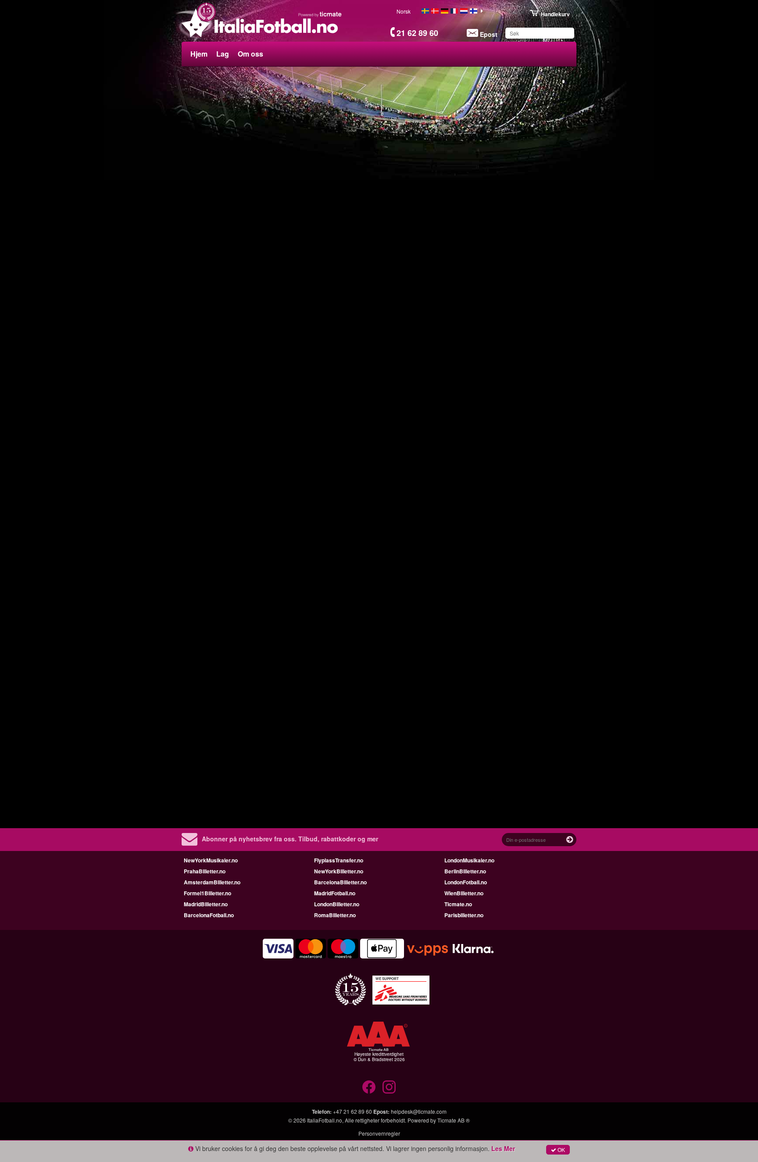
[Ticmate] (320, 14)
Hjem (198, 54)
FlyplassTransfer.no (338, 860)
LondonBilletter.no (336, 904)
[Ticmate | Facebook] (368, 1087)
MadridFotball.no (334, 893)
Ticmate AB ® (453, 1120)
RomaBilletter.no (335, 915)
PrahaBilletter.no (204, 871)
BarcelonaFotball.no (209, 915)
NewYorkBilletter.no (338, 871)
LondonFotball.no (465, 882)
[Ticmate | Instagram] (389, 1087)
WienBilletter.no (463, 893)
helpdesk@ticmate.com (419, 1111)
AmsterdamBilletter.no (212, 882)
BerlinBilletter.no (465, 871)
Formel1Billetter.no (207, 893)
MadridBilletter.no (206, 904)
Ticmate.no (458, 904)
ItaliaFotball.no (324, 1120)
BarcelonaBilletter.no (340, 882)
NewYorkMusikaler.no (211, 860)
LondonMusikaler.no (469, 860)
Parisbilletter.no (463, 915)
